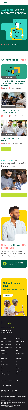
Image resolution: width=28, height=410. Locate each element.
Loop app (3, 353)
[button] (25, 2)
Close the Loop (20, 341)
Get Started (7, 295)
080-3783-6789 (6, 330)
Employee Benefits (6, 347)
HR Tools (3, 350)
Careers (3, 368)
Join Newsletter (7, 385)
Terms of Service (5, 371)
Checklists (19, 347)
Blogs (17, 350)
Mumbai (18, 365)
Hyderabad (19, 371)
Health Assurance (6, 341)
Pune (17, 362)
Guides (18, 344)
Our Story (3, 362)
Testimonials (4, 365)
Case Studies (20, 353)
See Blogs (6, 149)
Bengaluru (19, 368)
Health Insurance (6, 344)
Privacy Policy (5, 374)
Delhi (17, 374)
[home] (4, 2)
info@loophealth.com (7, 332)
